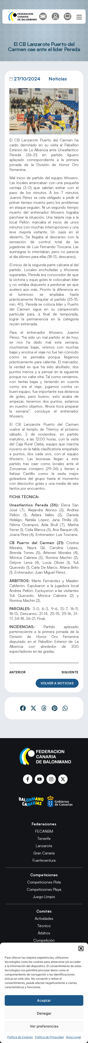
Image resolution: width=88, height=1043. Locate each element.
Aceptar (44, 1000)
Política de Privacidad (49, 1037)
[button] (81, 948)
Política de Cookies (20, 1037)
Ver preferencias (44, 1026)
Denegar (44, 1013)
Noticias (58, 79)
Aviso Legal (73, 1037)
